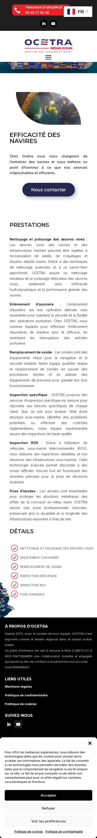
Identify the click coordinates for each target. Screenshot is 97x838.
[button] (90, 743)
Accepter (48, 795)
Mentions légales (18, 686)
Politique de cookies (28, 831)
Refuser (48, 808)
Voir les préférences (48, 821)
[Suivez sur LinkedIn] (44, 23)
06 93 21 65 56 (37, 13)
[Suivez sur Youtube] (53, 23)
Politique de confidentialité (64, 831)
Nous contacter (48, 189)
